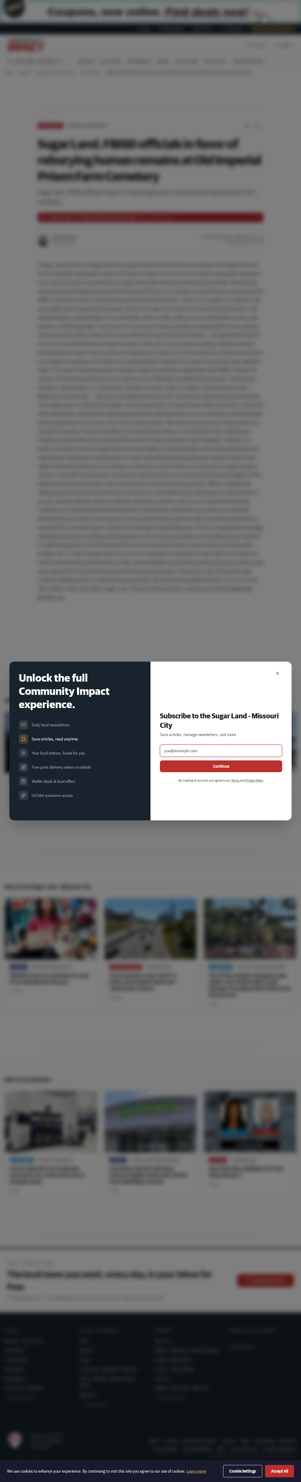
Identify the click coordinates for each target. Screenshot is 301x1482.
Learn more (196, 1471)
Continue (221, 766)
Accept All (279, 1471)
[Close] (277, 673)
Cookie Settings (242, 1471)
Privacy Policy (254, 780)
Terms (235, 780)
